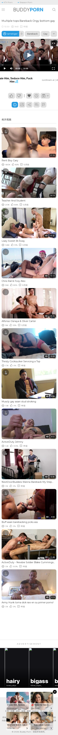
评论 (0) (36, 105)
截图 (22, 105)
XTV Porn (8, 2)
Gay (45, 33)
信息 (15, 105)
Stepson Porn (26, 2)
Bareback (32, 33)
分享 (29, 105)
